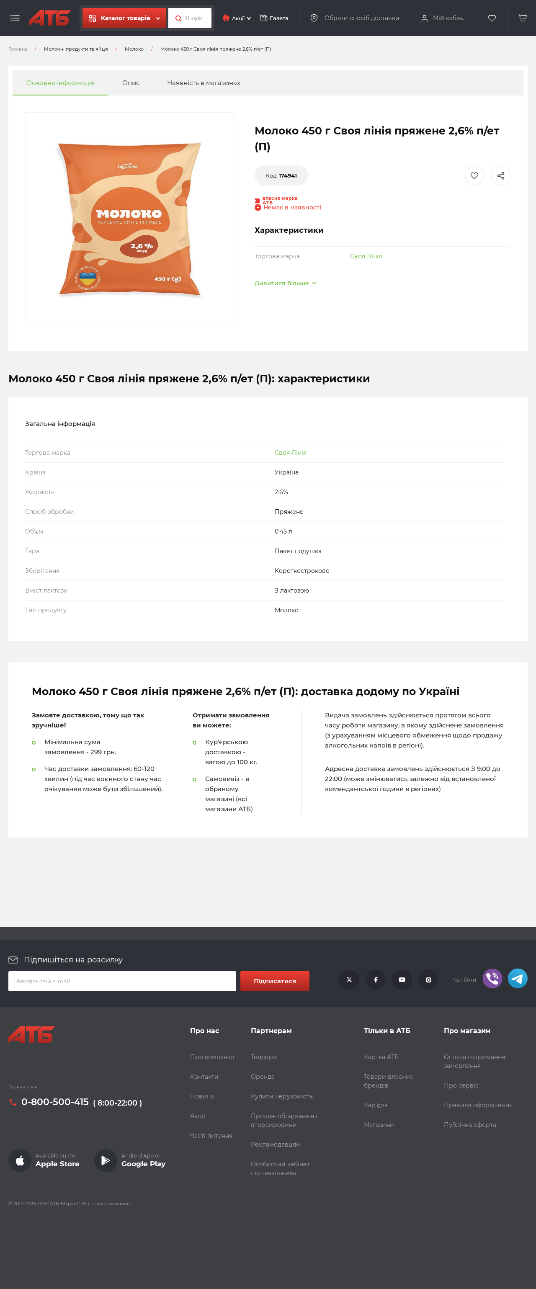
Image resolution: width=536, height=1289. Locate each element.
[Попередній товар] (72, 616)
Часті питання (211, 1135)
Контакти (204, 1076)
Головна (17, 49)
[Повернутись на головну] (50, 18)
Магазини (379, 1125)
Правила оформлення (478, 1105)
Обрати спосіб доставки (362, 17)
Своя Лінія (366, 256)
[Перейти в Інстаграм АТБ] (428, 980)
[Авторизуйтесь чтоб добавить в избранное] (474, 175)
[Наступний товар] (463, 616)
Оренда (263, 1076)
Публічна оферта (470, 1125)
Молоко (134, 49)
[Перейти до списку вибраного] (492, 18)
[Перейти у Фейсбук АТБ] (376, 980)
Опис (130, 83)
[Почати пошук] (176, 18)
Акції (197, 1116)
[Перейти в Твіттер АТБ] (349, 980)
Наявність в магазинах (203, 83)
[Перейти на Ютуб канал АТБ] (402, 980)
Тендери (264, 1057)
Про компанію (212, 1057)
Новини (202, 1096)
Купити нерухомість (282, 1096)
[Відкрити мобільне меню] (14, 18)
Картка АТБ (381, 1057)
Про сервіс (461, 1085)
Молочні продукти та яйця (76, 49)
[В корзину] (523, 18)
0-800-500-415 (55, 1102)
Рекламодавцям (276, 1144)
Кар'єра (376, 1105)
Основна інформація (60, 83)
